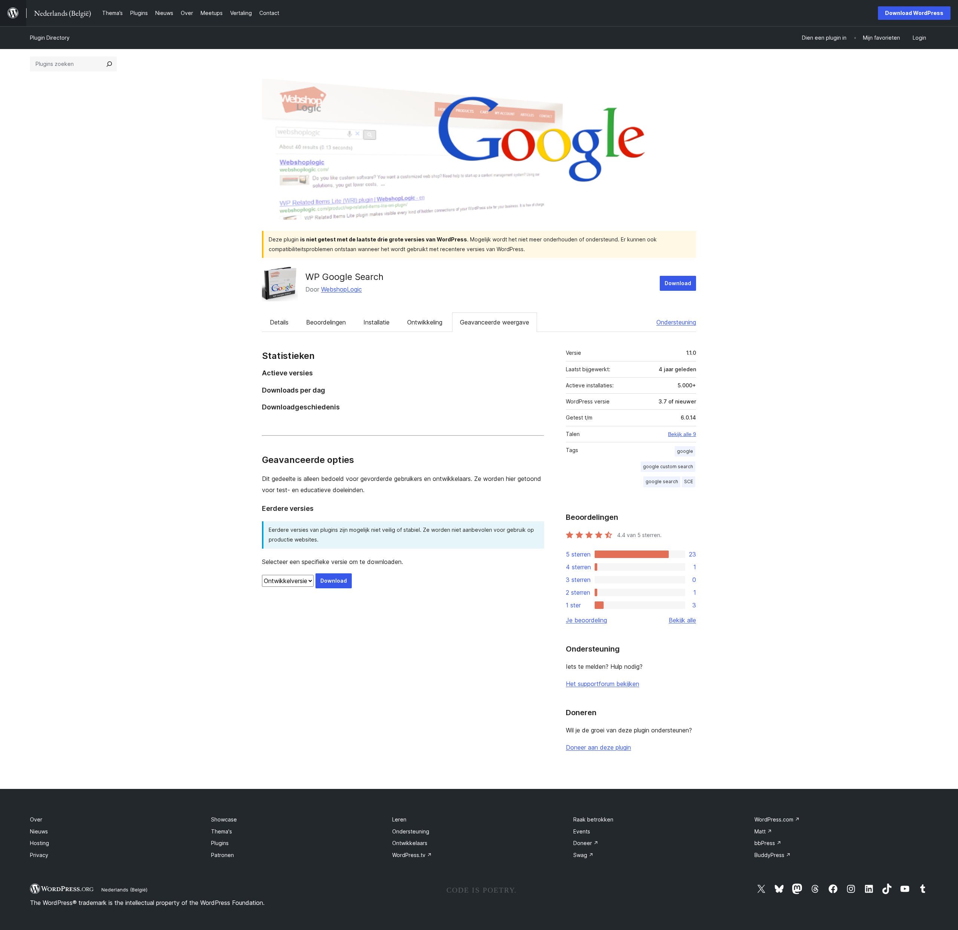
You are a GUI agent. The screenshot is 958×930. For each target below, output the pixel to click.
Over (36, 819)
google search (662, 481)
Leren (399, 819)
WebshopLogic (341, 289)
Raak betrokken (593, 819)
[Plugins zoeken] (109, 64)
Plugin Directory (50, 37)
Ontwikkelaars (409, 843)
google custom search (668, 466)
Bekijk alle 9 (682, 434)
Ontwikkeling (424, 322)
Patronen (222, 855)
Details (279, 322)
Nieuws (39, 831)
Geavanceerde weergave (494, 322)
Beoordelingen (326, 322)
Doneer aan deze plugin (598, 747)
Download (678, 283)
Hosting (39, 843)
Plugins (220, 843)
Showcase (224, 819)
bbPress (767, 843)
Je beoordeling (586, 620)
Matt (763, 831)
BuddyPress (772, 855)
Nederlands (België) (124, 890)
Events (581, 831)
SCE (688, 481)
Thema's (221, 831)
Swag (583, 855)
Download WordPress (914, 13)
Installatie (376, 322)
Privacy (39, 855)
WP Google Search (344, 276)
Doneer (585, 843)
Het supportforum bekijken (602, 683)
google (685, 451)
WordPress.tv (412, 855)
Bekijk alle (682, 620)
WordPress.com (777, 819)
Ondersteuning (676, 322)
